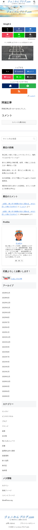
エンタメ (5, 411)
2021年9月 (6, 347)
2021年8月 (6, 352)
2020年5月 (6, 396)
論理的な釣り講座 (8, 451)
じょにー (23, 206)
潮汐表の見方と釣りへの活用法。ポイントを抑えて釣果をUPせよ (18, 187)
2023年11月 (6, 293)
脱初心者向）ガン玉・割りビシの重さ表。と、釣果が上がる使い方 (18, 171)
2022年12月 (6, 303)
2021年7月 (6, 357)
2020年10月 (6, 381)
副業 (3, 431)
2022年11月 (6, 307)
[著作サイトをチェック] (10, 85)
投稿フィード (7, 490)
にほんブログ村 (16, 279)
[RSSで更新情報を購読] (19, 91)
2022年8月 (6, 317)
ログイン (5, 485)
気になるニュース (8, 441)
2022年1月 (6, 332)
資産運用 (5, 456)
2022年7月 (6, 322)
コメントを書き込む (19, 122)
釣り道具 (5, 460)
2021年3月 (6, 367)
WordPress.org (7, 500)
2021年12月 (6, 337)
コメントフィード (8, 495)
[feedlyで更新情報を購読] (27, 85)
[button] (30, 35)
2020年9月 (6, 386)
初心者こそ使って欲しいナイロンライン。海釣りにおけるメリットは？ (18, 156)
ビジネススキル (7, 416)
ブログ (4, 421)
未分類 (4, 436)
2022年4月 (6, 327)
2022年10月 (6, 312)
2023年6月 (6, 298)
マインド (5, 426)
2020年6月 (6, 391)
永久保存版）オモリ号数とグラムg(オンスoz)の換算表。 (19, 179)
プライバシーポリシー (27, 523)
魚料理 (4, 470)
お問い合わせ (10, 523)
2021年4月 (6, 362)
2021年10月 (6, 342)
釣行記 (4, 465)
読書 (3, 446)
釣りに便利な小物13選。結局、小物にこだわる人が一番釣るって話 (18, 164)
